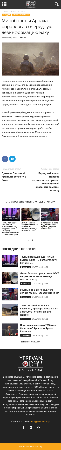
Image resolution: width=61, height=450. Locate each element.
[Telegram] (12, 159)
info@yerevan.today (40, 421)
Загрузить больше (30, 341)
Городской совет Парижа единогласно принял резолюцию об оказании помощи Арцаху (45, 181)
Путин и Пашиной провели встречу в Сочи (14, 176)
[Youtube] (38, 428)
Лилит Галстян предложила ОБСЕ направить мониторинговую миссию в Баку (29, 226)
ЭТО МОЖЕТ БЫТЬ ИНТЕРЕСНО (21, 201)
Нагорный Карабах (21, 15)
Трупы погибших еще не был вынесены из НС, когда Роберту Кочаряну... (38, 259)
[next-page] (32, 240)
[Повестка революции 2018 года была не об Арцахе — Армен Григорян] (10, 329)
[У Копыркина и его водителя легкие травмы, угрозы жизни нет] (50, 214)
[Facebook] (5, 159)
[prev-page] (28, 240)
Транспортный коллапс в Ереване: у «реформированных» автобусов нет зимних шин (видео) (39, 310)
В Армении (25, 267)
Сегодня (5, 11)
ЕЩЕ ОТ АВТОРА (47, 201)
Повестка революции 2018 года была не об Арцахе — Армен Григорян (38, 328)
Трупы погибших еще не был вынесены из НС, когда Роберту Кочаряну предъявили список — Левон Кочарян (10, 228)
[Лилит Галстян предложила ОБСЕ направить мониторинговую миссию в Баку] (30, 214)
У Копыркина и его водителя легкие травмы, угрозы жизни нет (49, 225)
